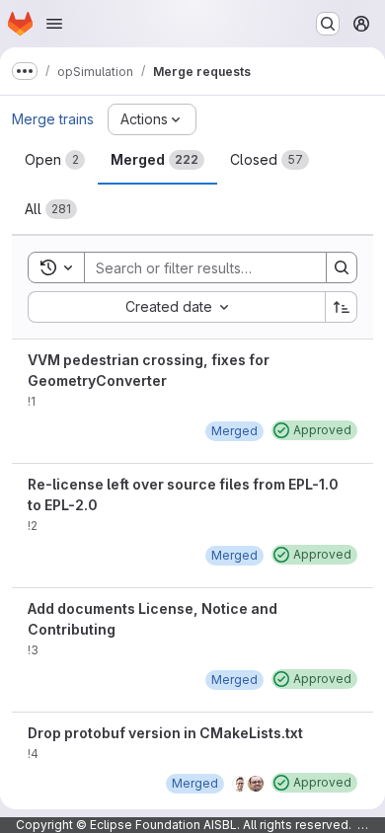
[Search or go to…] (328, 24)
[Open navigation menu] (54, 23)
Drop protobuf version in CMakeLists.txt (165, 732)
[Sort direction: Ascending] (341, 307)
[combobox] (176, 307)
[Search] (341, 267)
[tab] (55, 160)
